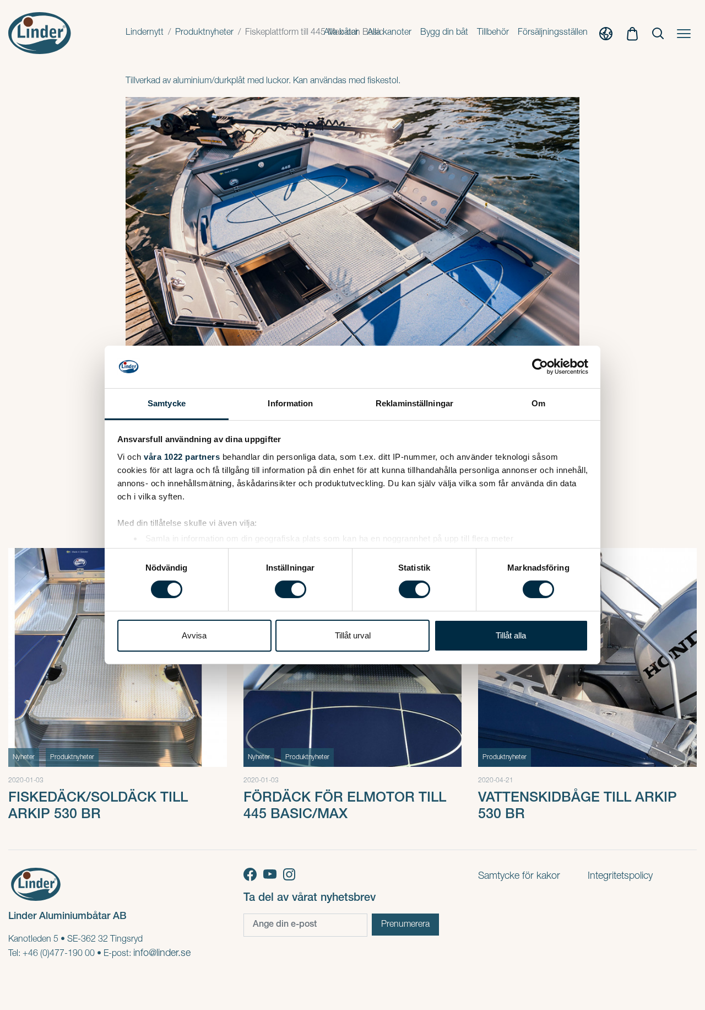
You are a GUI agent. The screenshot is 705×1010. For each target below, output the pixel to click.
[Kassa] (632, 33)
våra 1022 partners (182, 456)
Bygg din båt (444, 33)
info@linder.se (162, 954)
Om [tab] (538, 403)
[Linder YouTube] (273, 875)
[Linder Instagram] (291, 875)
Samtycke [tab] (167, 403)
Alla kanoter (389, 33)
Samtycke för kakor (519, 877)
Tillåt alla (511, 635)
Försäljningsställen (553, 33)
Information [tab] (290, 403)
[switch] (290, 589)
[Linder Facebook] (253, 875)
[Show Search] (658, 33)
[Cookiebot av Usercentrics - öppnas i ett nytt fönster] (540, 366)
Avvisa (194, 635)
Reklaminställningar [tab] (414, 403)
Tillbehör (493, 33)
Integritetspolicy (620, 877)
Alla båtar (341, 33)
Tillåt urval (353, 635)
